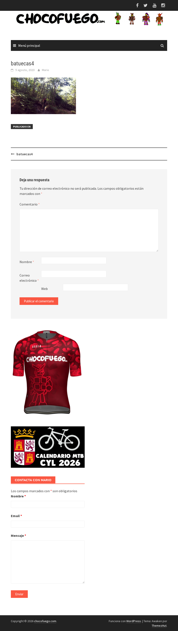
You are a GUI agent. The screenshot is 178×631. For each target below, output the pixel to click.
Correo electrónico (29, 278)
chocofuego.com (45, 621)
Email (16, 516)
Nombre (27, 262)
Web (44, 288)
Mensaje (18, 535)
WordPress (133, 621)
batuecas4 (24, 154)
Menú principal (29, 45)
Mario (45, 70)
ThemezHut (159, 626)
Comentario (30, 204)
